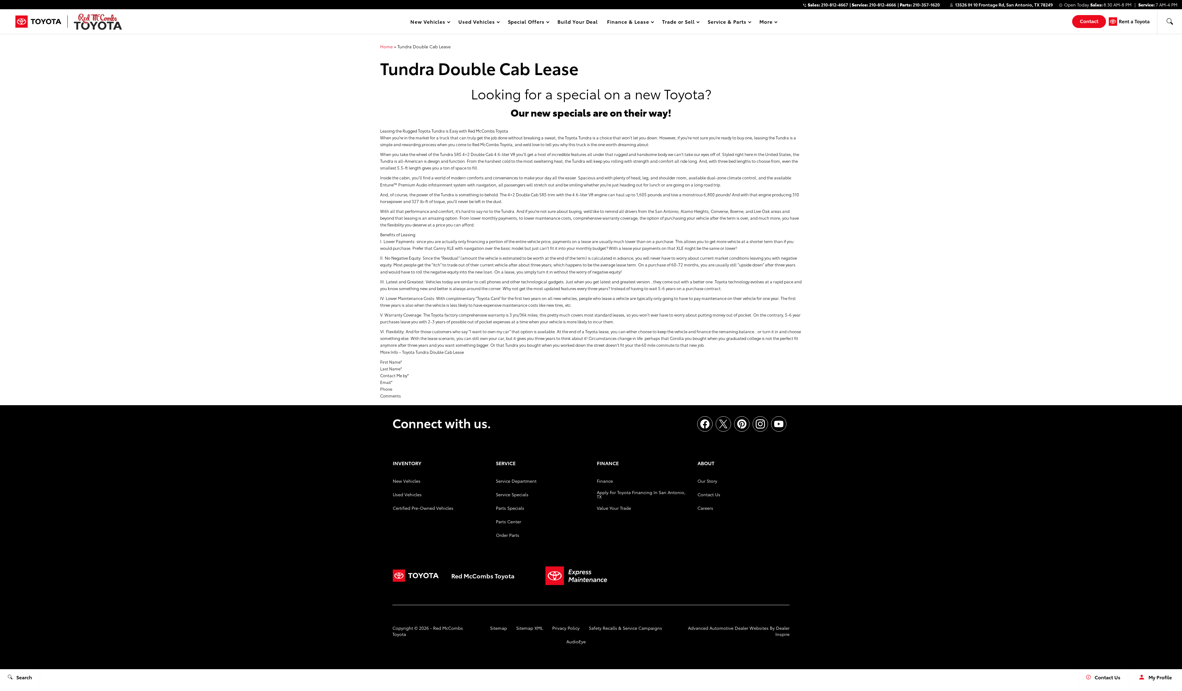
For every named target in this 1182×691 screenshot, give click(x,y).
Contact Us (709, 494)
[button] (1169, 21)
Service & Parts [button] (726, 22)
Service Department (516, 481)
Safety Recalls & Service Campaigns (625, 628)
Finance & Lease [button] (628, 22)
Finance (605, 481)
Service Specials (512, 494)
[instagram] (760, 424)
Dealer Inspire (782, 631)
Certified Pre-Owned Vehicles (423, 508)
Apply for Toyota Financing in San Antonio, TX (641, 494)
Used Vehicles (407, 494)
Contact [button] (1089, 20)
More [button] (766, 22)
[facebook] (705, 424)
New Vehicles (406, 481)
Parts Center (508, 521)
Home (386, 46)
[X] (723, 424)
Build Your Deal (577, 21)
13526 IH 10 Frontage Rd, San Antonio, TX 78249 (1004, 5)
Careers (705, 508)
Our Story (707, 481)
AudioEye (576, 641)
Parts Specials (510, 508)
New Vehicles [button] (427, 22)
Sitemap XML (529, 628)
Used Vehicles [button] (476, 22)
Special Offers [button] (526, 22)
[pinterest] (742, 424)
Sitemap (498, 628)
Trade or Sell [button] (678, 22)
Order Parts (507, 535)
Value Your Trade (614, 508)
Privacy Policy (566, 628)
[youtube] (778, 424)
